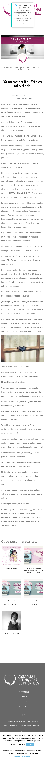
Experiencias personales (23, 98)
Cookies (10, 722)
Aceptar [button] (30, 744)
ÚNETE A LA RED (22, 696)
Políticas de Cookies (22, 756)
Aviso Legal (17, 722)
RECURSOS (23, 701)
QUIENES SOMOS (22, 692)
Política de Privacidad (30, 722)
